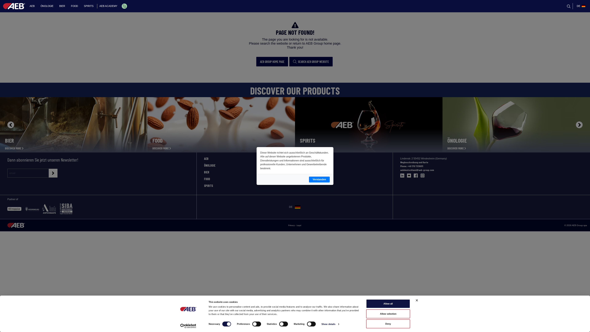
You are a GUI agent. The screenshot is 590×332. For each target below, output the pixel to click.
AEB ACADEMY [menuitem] (108, 6)
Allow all (388, 303)
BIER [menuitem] (62, 6)
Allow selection (388, 313)
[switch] (256, 324)
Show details (328, 324)
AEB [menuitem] (32, 6)
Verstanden (319, 179)
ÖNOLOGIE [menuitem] (47, 6)
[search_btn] (568, 6)
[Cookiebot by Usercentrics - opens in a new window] (188, 326)
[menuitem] (124, 6)
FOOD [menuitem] (74, 6)
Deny (388, 323)
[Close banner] (417, 300)
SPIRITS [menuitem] (89, 6)
